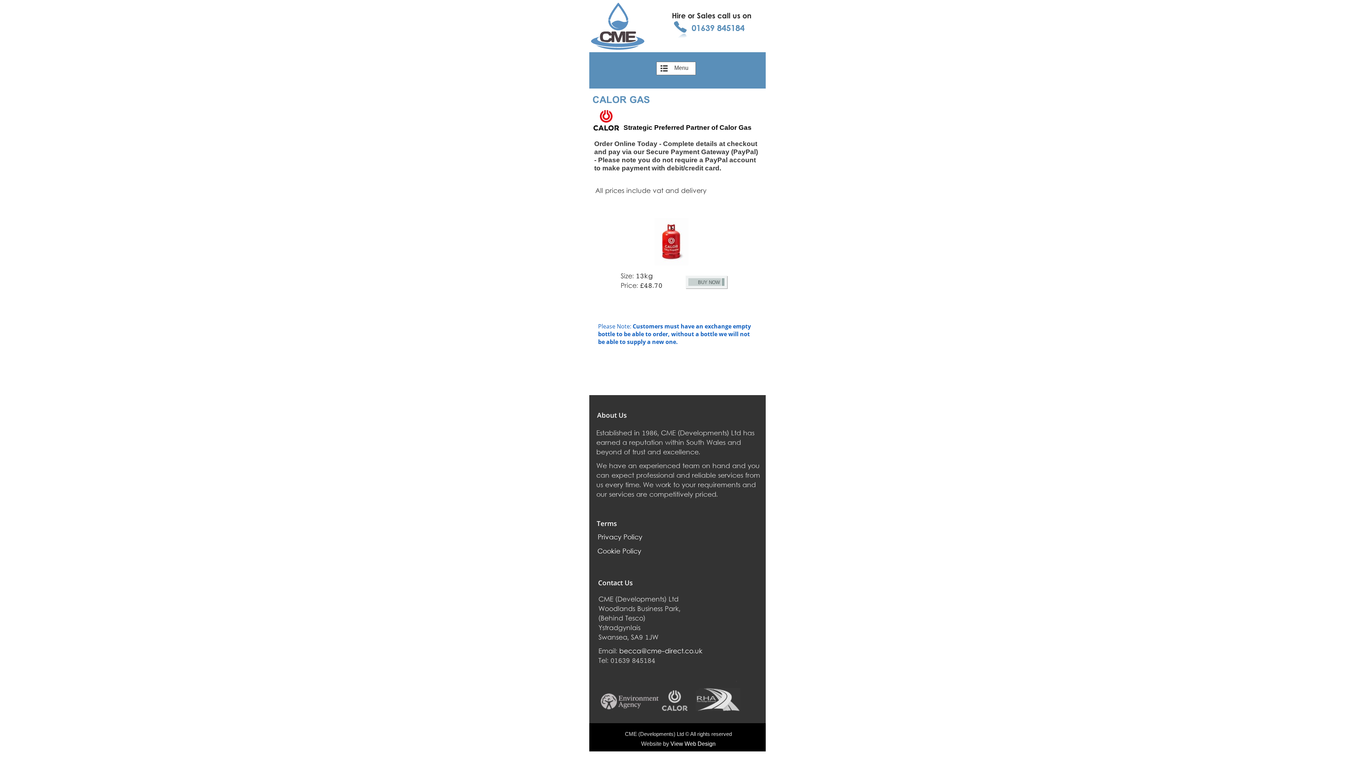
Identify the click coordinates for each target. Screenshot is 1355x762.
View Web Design (693, 744)
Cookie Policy (619, 552)
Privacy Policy (620, 538)
